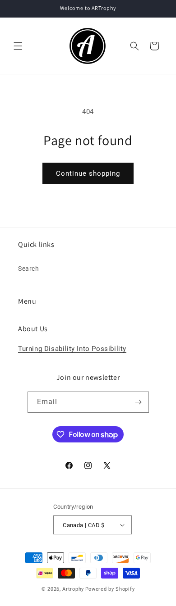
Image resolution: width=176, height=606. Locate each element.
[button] (18, 46)
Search (28, 268)
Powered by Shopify (110, 589)
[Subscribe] (138, 402)
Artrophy (73, 589)
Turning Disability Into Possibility (72, 349)
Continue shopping (88, 173)
